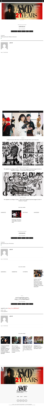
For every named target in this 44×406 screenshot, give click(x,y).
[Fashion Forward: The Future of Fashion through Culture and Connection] (22, 124)
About (21, 396)
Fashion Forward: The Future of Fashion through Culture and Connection (23, 139)
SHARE (20, 31)
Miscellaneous (23, 197)
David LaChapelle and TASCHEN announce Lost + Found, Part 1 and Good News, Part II (27, 348)
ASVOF (24, 29)
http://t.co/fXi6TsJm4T (13, 308)
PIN (27, 31)
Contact (25, 396)
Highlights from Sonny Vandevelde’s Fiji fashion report (38, 347)
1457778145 (25, 212)
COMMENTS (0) (14, 31)
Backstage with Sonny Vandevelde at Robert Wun (16, 221)
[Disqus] (22, 69)
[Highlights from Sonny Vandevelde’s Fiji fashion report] (38, 340)
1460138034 (3, 271)
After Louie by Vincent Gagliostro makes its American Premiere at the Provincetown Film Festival (16, 349)
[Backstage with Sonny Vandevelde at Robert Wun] (16, 214)
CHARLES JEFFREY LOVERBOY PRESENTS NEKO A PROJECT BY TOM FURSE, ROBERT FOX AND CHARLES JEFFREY (5, 349)
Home (18, 396)
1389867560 (14, 271)
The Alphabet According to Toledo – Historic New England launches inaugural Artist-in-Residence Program (23, 200)
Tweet (27, 167)
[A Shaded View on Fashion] (22, 11)
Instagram (20, 24)
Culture (20, 167)
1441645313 (3, 212)
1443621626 (36, 212)
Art (17, 167)
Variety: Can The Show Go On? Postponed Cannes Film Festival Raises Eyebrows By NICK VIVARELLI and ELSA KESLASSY (38, 283)
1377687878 (25, 271)
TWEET (24, 31)
